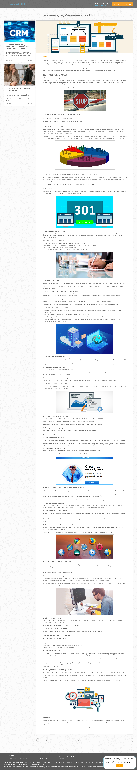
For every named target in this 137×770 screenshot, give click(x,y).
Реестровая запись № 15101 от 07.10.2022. (80, 766)
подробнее (29, 60)
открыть (128, 762)
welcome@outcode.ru (101, 5)
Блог (78, 756)
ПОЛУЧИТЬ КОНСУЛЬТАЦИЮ (123, 4)
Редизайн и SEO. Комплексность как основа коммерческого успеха (110, 740)
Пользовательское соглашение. (53, 768)
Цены (72, 756)
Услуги (66, 756)
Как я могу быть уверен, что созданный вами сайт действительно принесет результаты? (65, 740)
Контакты (61, 758)
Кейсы (60, 756)
